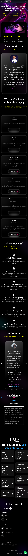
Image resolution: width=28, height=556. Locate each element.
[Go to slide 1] (11, 389)
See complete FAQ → (15, 446)
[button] (1, 363)
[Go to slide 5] (16, 389)
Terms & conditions (10, 553)
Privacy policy (19, 553)
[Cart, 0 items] (26, 2)
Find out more (13, 129)
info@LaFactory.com (9, 532)
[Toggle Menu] (2, 1)
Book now (6, 1)
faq (6, 519)
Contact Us (7, 535)
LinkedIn (4, 508)
